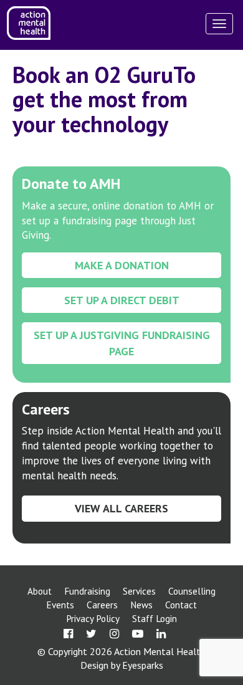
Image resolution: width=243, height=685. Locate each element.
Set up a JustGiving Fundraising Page (122, 343)
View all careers (121, 508)
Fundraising (87, 591)
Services (139, 591)
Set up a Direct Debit (121, 300)
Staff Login (154, 619)
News (141, 605)
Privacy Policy (93, 619)
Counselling (192, 591)
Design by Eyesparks (121, 665)
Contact (181, 605)
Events (60, 605)
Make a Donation (122, 265)
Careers (102, 605)
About (39, 591)
